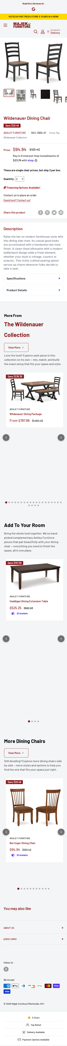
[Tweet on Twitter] (54, 212)
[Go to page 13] (42, 502)
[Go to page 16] (52, 502)
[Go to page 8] (27, 502)
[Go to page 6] (21, 502)
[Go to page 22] (35, 505)
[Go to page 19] (61, 502)
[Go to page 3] (12, 502)
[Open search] (36, 32)
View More (14, 347)
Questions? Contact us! (17, 200)
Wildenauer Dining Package (26, 414)
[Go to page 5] (18, 502)
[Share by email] (60, 212)
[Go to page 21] (32, 505)
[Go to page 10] (33, 502)
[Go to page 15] (48, 502)
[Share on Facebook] (40, 212)
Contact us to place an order (20, 195)
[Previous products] (6, 437)
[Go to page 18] (58, 502)
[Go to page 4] (15, 502)
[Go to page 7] (24, 502)
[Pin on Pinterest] (47, 212)
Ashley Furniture (15, 132)
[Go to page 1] (6, 502)
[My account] (42, 32)
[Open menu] (5, 25)
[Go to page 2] (9, 502)
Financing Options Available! (23, 187)
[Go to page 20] (29, 505)
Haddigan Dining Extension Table (29, 601)
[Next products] (61, 437)
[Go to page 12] (39, 502)
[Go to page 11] (36, 502)
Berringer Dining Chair (23, 843)
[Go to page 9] (30, 502)
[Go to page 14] (45, 502)
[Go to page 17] (55, 502)
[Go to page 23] (38, 505)
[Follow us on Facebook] (6, 969)
